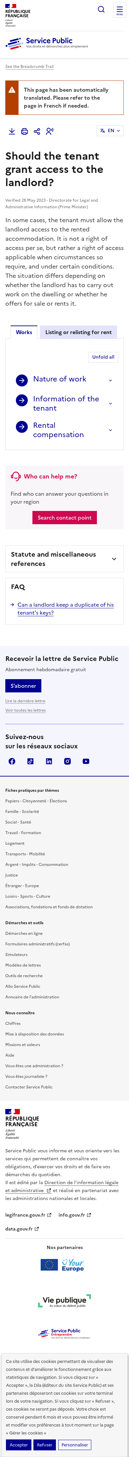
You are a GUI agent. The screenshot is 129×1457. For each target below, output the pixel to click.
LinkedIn (49, 761)
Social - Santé (18, 822)
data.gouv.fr (19, 1229)
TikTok (30, 761)
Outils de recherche (24, 976)
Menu (119, 14)
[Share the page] (37, 131)
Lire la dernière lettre (25, 701)
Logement (14, 843)
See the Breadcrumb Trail (29, 67)
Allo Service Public (22, 986)
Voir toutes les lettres (25, 710)
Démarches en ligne (24, 933)
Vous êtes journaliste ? (26, 1077)
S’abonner (23, 686)
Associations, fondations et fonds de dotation (49, 907)
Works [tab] (24, 332)
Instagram (67, 761)
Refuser (44, 1445)
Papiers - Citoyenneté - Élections (36, 801)
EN (111, 130)
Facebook (12, 761)
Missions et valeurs (22, 1045)
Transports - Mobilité (25, 854)
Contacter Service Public (29, 1087)
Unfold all (103, 357)
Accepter (19, 1445)
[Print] (24, 131)
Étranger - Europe (22, 886)
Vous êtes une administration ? (34, 1066)
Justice (11, 875)
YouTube (86, 761)
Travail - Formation (23, 833)
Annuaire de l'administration (32, 997)
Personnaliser (75, 1445)
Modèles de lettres (23, 965)
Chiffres (13, 1024)
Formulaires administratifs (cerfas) (37, 944)
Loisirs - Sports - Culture (27, 896)
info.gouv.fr (72, 1215)
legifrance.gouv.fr (25, 1215)
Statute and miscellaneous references (53, 559)
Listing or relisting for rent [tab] (78, 332)
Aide (9, 1055)
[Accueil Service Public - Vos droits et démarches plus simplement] (48, 50)
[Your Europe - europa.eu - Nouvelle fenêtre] (64, 1265)
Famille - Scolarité (22, 812)
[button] (50, 131)
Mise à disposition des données (34, 1034)
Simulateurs (16, 955)
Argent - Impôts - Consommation (36, 865)
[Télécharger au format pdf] (12, 131)
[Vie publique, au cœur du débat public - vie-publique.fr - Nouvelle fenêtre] (64, 1302)
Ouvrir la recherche (101, 9)
